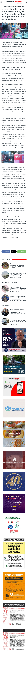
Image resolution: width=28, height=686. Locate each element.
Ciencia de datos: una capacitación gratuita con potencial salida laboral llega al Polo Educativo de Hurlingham (18, 321)
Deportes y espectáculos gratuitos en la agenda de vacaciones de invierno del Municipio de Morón (17, 266)
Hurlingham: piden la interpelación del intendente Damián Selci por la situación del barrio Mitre (18, 289)
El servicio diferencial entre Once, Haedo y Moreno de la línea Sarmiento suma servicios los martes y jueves (18, 298)
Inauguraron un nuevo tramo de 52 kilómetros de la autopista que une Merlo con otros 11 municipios (18, 275)
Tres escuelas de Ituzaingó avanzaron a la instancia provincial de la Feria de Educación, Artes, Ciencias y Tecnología (18, 312)
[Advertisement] (14, 668)
